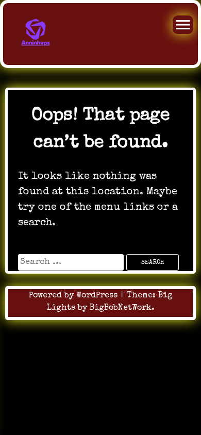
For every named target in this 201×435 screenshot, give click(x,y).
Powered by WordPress (74, 296)
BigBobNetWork (121, 308)
